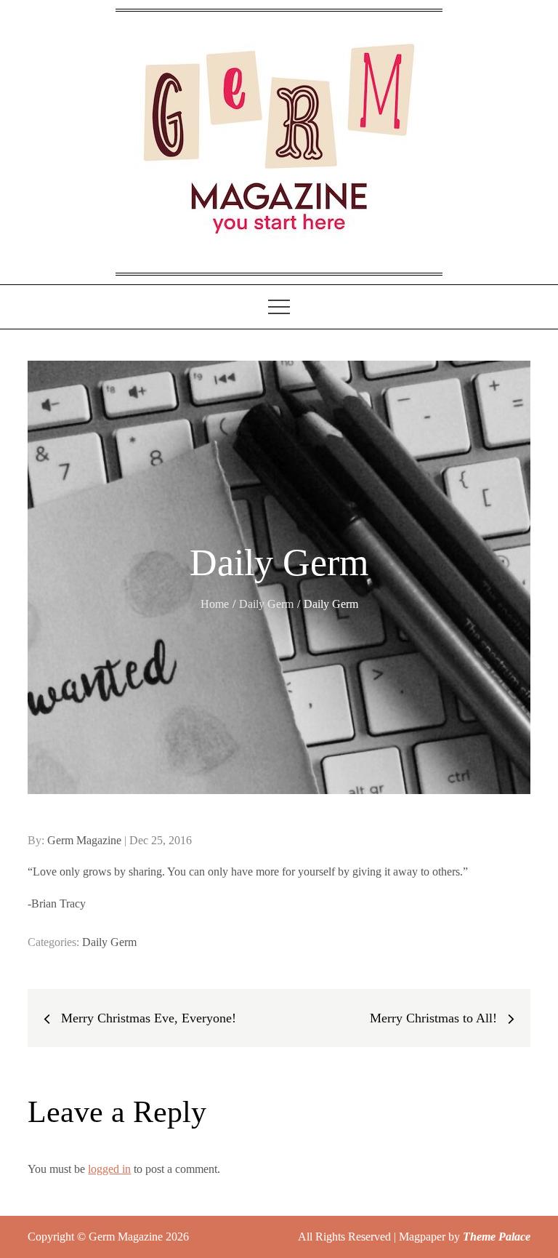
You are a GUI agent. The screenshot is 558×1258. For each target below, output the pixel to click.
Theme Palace (496, 1236)
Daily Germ (109, 942)
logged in (109, 1169)
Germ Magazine (84, 840)
